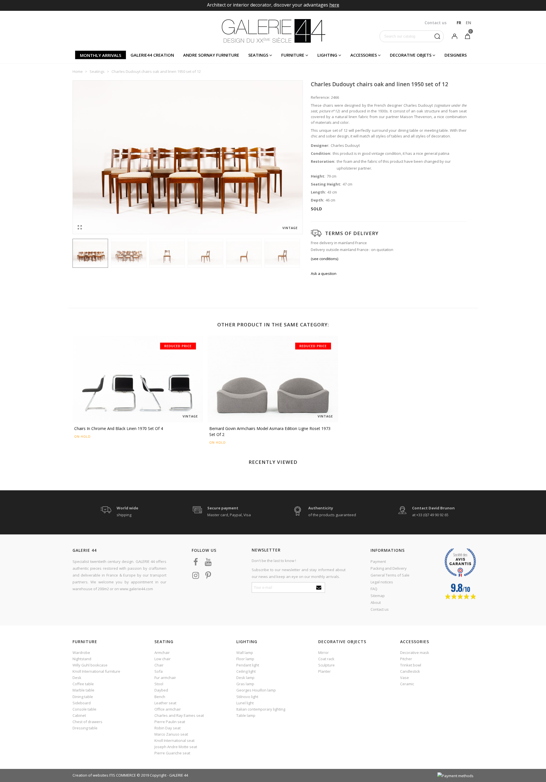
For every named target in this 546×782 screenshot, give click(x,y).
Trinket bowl (410, 665)
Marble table (83, 690)
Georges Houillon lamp (256, 690)
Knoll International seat (174, 740)
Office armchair (167, 709)
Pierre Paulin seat (169, 721)
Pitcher (406, 658)
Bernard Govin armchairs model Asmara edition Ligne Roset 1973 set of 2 (269, 431)
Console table (84, 709)
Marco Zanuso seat (171, 734)
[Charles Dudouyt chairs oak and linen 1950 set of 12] (79, 227)
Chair (159, 665)
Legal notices (382, 582)
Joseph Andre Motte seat (175, 746)
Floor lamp (245, 658)
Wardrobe (81, 652)
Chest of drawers (87, 721)
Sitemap (378, 595)
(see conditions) (324, 258)
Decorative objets (410, 55)
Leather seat (165, 702)
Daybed (161, 690)
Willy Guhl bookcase (90, 665)
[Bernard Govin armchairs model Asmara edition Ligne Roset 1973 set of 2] (273, 379)
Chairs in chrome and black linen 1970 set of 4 (118, 428)
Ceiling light (246, 671)
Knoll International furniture (96, 671)
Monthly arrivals (100, 55)
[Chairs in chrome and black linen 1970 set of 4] (138, 379)
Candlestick (410, 671)
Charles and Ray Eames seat (179, 715)
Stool (158, 683)
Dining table (83, 696)
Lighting (327, 55)
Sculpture (326, 665)
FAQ (374, 588)
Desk (77, 677)
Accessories (363, 55)
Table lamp (245, 715)
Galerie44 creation (152, 55)
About (376, 602)
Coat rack (326, 658)
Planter (324, 671)
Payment (378, 561)
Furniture (292, 55)
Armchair (162, 652)
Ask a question (323, 273)
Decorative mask (414, 652)
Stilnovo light (247, 696)
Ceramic (407, 683)
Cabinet (79, 715)
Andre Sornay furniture (211, 55)
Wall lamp (244, 652)
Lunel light (245, 702)
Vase (404, 677)
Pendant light (247, 665)
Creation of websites (90, 775)
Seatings (258, 55)
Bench (159, 696)
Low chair (162, 658)
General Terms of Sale (390, 575)
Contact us (380, 609)
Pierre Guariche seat (172, 753)
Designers (455, 55)
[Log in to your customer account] (454, 35)
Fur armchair (165, 677)
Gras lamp (245, 683)
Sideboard (82, 702)
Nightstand (82, 658)
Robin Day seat (167, 727)
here (334, 5)
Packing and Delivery (389, 568)
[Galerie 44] (273, 31)
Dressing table (85, 727)
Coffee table (83, 683)
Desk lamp (245, 677)
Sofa (158, 671)
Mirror (323, 652)
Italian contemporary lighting (260, 709)
